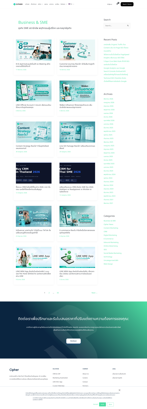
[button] (42, 4)
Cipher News (108, 224)
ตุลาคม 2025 (108, 135)
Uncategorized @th (111, 260)
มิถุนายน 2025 (108, 149)
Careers (85, 378)
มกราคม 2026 (108, 124)
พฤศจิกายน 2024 (109, 174)
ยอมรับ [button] (102, 404)
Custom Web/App (58, 386)
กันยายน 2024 (108, 181)
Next (95, 293)
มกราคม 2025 (108, 167)
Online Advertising (111, 246)
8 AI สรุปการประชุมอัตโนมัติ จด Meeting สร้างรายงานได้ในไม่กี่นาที (33, 65)
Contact (85, 382)
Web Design (108, 264)
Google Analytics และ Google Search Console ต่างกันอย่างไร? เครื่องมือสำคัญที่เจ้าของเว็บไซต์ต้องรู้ (116, 71)
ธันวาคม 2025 (108, 128)
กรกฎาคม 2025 (109, 145)
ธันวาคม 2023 (108, 192)
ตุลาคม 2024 (108, 178)
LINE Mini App (57, 382)
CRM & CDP (56, 374)
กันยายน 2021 (108, 199)
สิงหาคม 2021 (108, 203)
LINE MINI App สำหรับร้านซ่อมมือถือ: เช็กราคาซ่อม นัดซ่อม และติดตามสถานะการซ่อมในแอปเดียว (77, 273)
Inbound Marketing (111, 242)
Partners (85, 386)
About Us (86, 374)
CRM (105, 231)
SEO (105, 249)
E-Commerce (108, 239)
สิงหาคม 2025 (108, 142)
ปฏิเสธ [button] (110, 404)
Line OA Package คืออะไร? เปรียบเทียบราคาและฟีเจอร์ (77, 147)
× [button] (119, 390)
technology (108, 257)
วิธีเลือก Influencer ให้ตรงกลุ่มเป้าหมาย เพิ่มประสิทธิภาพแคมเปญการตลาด (76, 106)
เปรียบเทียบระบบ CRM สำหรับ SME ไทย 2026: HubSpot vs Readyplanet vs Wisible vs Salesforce (77, 189)
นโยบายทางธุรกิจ (117, 378)
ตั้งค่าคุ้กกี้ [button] (95, 404)
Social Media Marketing (113, 253)
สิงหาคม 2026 (108, 99)
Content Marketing (111, 228)
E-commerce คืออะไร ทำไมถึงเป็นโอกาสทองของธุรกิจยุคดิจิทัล (77, 231)
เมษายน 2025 (108, 156)
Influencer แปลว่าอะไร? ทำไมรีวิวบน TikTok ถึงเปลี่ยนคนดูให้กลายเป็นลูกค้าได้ (33, 231)
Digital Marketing (110, 235)
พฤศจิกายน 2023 (109, 196)
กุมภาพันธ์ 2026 (109, 120)
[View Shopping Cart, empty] (117, 4)
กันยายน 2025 (108, 138)
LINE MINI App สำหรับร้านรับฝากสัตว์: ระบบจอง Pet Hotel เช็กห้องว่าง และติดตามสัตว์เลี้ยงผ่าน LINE (33, 273)
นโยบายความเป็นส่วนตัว (119, 374)
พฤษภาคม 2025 (109, 153)
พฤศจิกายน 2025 (109, 131)
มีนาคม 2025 (108, 160)
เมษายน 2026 (108, 113)
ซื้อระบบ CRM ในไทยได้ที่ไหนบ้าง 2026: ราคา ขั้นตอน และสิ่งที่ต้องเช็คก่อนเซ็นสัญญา (33, 188)
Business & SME (110, 221)
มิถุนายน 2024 (108, 189)
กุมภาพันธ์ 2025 (109, 163)
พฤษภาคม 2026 (109, 110)
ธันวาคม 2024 (108, 171)
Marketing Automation (60, 378)
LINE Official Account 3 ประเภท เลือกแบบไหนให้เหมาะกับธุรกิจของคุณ (33, 106)
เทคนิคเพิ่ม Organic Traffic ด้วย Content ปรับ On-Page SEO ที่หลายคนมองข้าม (116, 47)
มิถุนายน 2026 (108, 106)
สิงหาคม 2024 (108, 185)
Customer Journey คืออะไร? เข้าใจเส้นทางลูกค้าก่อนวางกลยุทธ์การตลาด (77, 65)
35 (58, 293)
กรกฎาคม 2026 (109, 102)
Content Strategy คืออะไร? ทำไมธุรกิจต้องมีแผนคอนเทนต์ (32, 147)
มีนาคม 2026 (108, 117)
